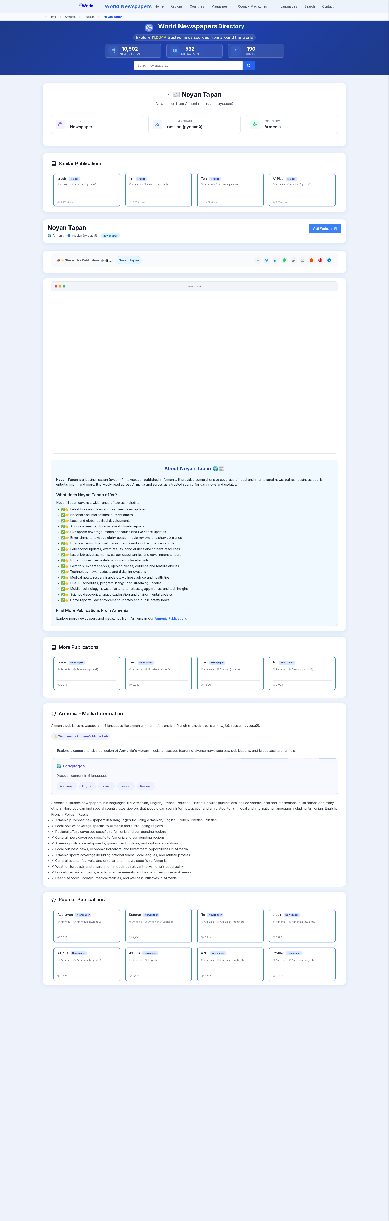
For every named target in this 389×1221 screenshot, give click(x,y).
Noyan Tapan (129, 260)
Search (309, 6)
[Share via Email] (302, 260)
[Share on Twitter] (266, 260)
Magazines (219, 6)
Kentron (135, 915)
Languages (289, 6)
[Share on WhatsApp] (284, 260)
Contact (328, 6)
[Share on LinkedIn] (275, 260)
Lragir (62, 179)
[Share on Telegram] (329, 260)
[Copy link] (293, 260)
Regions (177, 6)
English (87, 786)
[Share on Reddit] (311, 260)
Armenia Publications (171, 618)
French (107, 786)
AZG (204, 953)
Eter (204, 662)
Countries (197, 6)
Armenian (67, 786)
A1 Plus (278, 179)
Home (159, 6)
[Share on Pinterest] (320, 260)
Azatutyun (65, 915)
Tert (204, 179)
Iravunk (278, 953)
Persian (125, 786)
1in (131, 179)
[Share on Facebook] (258, 260)
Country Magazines (253, 6)
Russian (146, 786)
